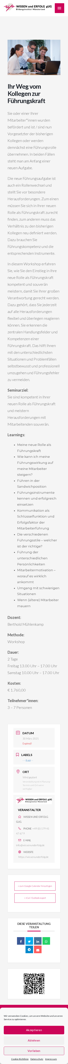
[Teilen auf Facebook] (21, 941)
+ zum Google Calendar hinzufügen (35, 886)
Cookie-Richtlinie (20, 1059)
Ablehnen (34, 1040)
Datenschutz (36, 1059)
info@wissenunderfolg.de (30, 845)
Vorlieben (34, 1050)
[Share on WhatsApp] (46, 941)
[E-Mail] (38, 949)
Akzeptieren (34, 1030)
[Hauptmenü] (59, 8)
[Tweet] (29, 941)
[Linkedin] (38, 941)
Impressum (51, 1059)
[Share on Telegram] (29, 949)
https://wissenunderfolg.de (33, 856)
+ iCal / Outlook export (35, 897)
